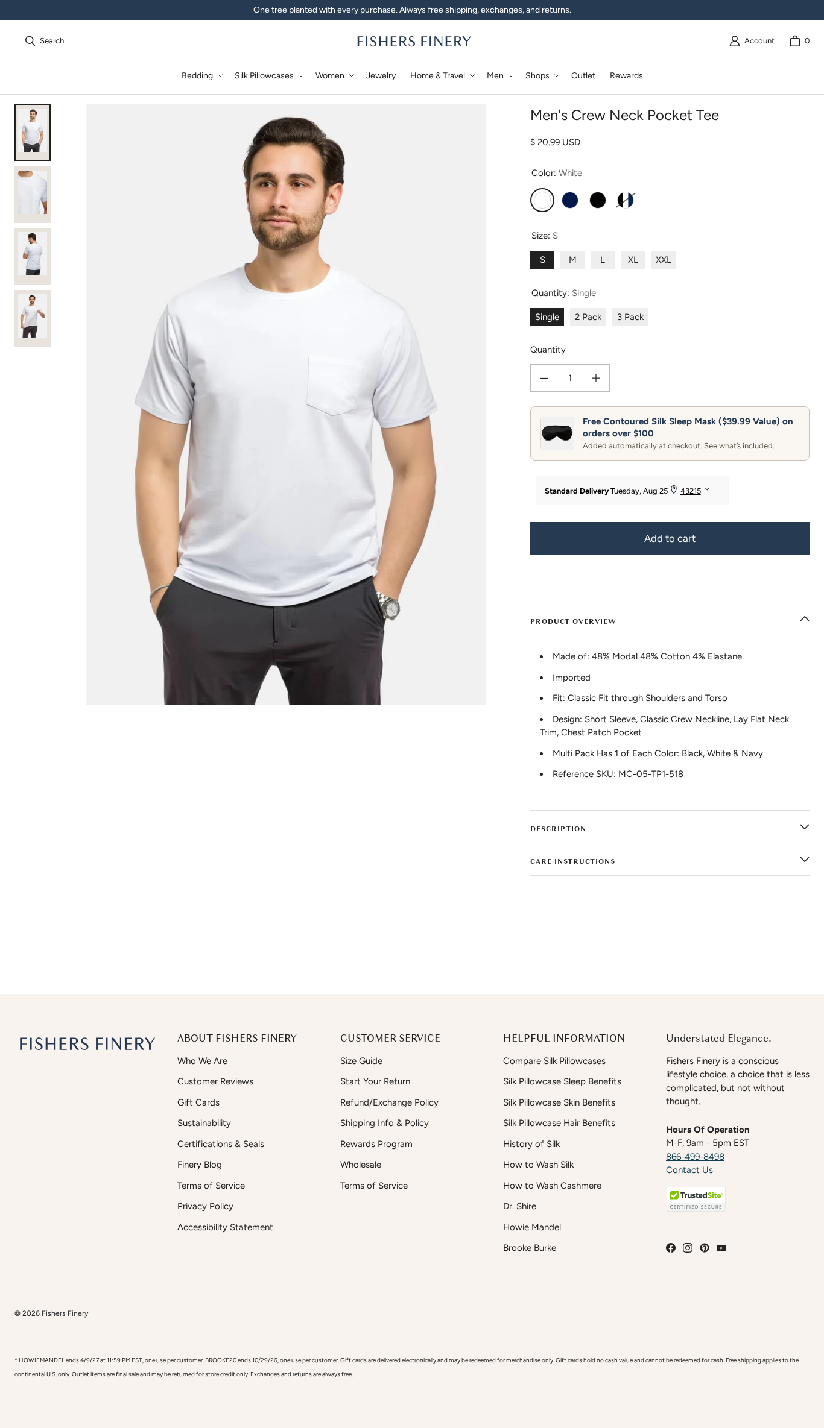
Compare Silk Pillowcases (554, 1060)
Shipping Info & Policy (384, 1123)
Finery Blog (199, 1164)
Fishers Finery (65, 1313)
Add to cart (670, 538)
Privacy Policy (205, 1206)
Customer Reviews (215, 1081)
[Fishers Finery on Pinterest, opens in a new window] (704, 1247)
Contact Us (689, 1170)
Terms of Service (211, 1185)
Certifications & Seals (220, 1144)
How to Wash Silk (538, 1164)
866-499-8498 (695, 1156)
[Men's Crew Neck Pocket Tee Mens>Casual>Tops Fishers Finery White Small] (32, 132)
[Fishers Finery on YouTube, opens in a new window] (721, 1247)
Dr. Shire (519, 1206)
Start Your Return (375, 1081)
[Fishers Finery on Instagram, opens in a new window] (687, 1247)
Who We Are (202, 1060)
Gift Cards (198, 1102)
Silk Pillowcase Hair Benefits (559, 1123)
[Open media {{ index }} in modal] (285, 404)
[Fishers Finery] (413, 41)
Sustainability (204, 1123)
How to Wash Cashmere (552, 1185)
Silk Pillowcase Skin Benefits (559, 1102)
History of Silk (531, 1144)
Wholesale (360, 1164)
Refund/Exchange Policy (389, 1102)
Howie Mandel (532, 1227)
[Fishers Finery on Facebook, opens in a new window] (670, 1247)
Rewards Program (376, 1144)
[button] (200, 75)
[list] (285, 404)
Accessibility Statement (225, 1227)
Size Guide (361, 1060)
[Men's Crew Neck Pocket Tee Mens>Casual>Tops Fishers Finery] (32, 195)
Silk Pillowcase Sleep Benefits (562, 1081)
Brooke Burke (529, 1247)
